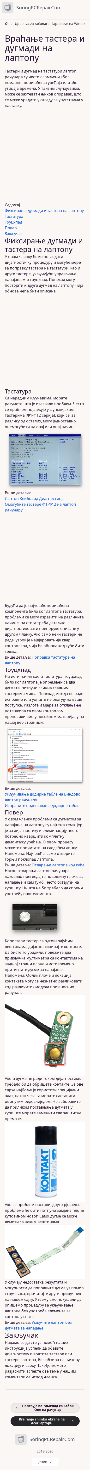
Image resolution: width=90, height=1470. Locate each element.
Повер (11, 227)
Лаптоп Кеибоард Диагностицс (34, 498)
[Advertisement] (45, 155)
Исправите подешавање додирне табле (42, 805)
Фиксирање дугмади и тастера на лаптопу (44, 210)
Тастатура (14, 216)
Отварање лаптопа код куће (58, 865)
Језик (42, 1461)
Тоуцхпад (13, 222)
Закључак (14, 233)
